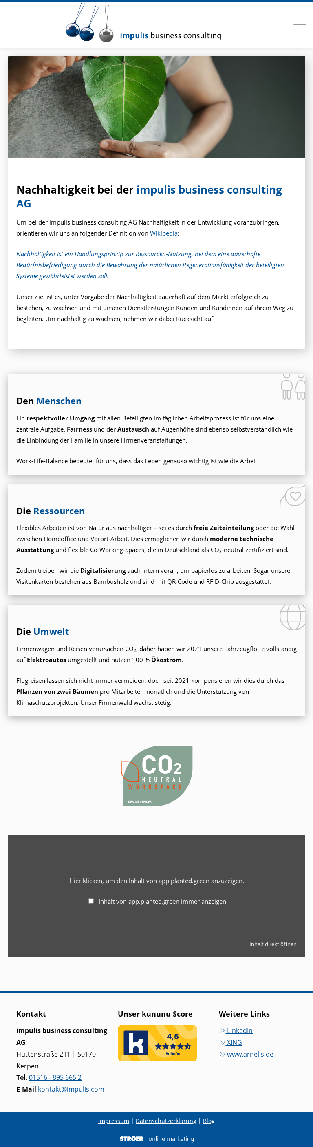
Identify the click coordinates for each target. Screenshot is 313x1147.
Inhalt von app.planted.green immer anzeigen (162, 901)
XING (233, 1042)
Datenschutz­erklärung (166, 1121)
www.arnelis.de (249, 1054)
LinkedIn (239, 1030)
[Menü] (300, 25)
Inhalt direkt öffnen (273, 944)
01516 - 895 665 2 (55, 1077)
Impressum (113, 1121)
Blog (209, 1121)
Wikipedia (164, 233)
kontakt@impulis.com (71, 1089)
